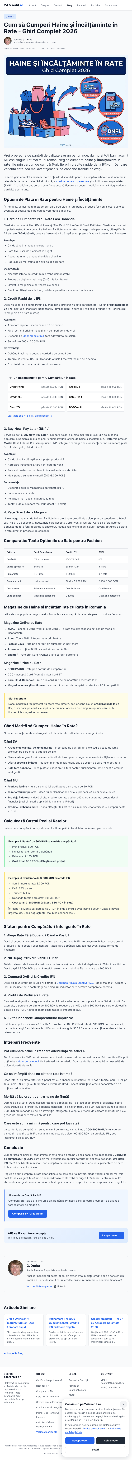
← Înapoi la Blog (14, 1353)
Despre (45, 5)
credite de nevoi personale (72, 181)
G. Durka (27, 39)
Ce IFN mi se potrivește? (49, 1380)
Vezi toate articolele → (48, 1431)
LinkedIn (61, 1286)
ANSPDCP (114, 1387)
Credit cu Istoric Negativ (49, 1407)
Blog (69, 5)
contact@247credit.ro (112, 1383)
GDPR (72, 1395)
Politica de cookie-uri (94, 1428)
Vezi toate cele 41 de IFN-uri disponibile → (30, 415)
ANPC (104, 1387)
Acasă (32, 5)
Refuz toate (111, 1440)
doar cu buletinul (33, 335)
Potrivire (95, 5)
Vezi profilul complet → (39, 1286)
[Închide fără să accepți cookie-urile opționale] (123, 1404)
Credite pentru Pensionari (49, 1402)
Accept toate (80, 1440)
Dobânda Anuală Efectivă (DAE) (76, 982)
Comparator (111, 5)
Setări (95, 1449)
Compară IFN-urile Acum (27, 1213)
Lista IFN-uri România (47, 1396)
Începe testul (109, 1235)
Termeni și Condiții (78, 1380)
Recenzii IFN (42, 1385)
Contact (58, 5)
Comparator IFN (44, 1391)
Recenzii (81, 5)
